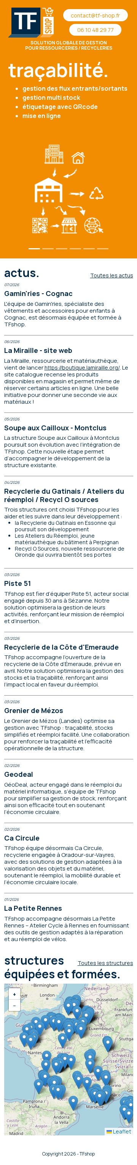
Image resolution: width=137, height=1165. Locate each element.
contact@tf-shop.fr (95, 15)
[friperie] (89, 248)
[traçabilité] (34, 248)
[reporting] (61, 248)
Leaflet (121, 1131)
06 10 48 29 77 (95, 29)
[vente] (48, 248)
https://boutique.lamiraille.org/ (82, 367)
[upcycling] (102, 248)
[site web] (75, 248)
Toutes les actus (111, 275)
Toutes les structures (105, 963)
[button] (87, 1084)
